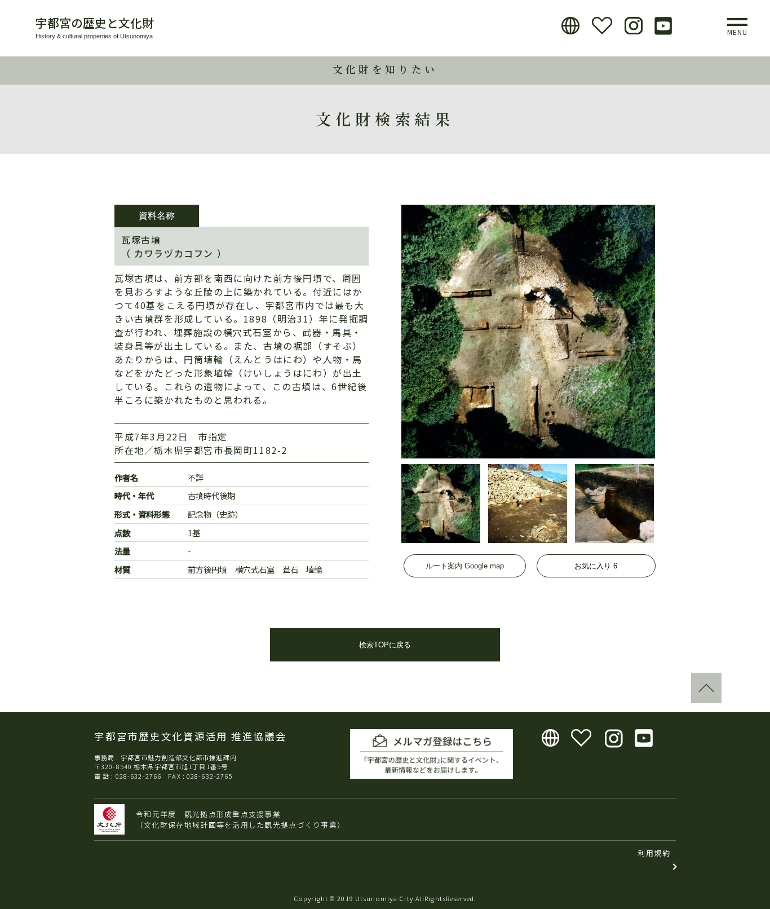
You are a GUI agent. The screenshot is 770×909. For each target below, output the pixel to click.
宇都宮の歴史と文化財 (95, 22)
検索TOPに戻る (385, 645)
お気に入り (595, 566)
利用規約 (654, 853)
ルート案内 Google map (465, 566)
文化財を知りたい (385, 69)
